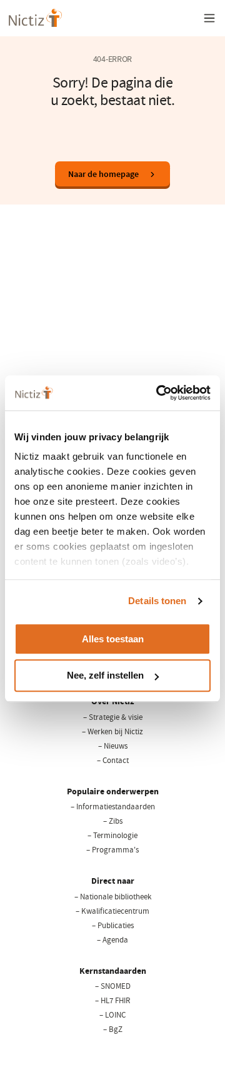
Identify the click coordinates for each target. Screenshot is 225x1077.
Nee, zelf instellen (105, 675)
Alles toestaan (113, 639)
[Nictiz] (35, 18)
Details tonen (157, 600)
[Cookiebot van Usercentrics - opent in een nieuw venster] (159, 393)
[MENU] (209, 18)
